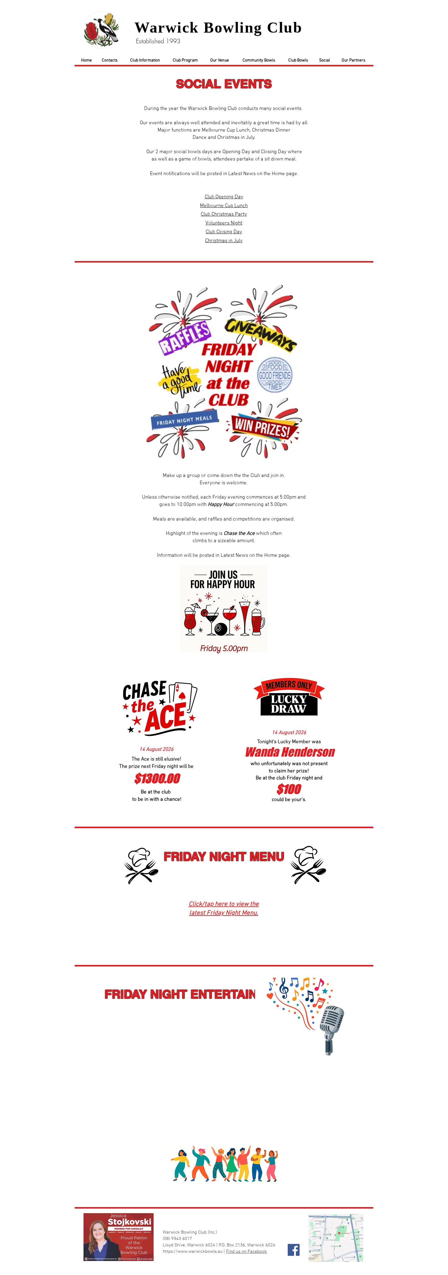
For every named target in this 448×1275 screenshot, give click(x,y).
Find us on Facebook (246, 1251)
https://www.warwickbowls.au (192, 1251)
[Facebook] (294, 1250)
